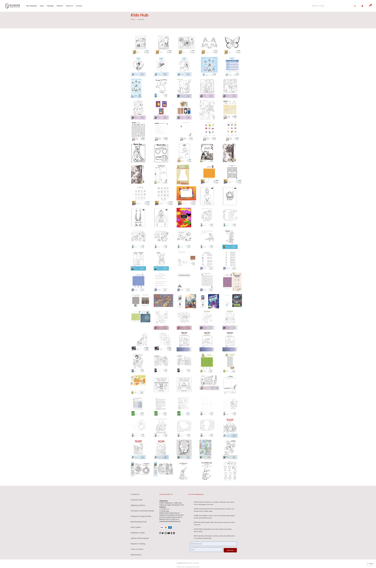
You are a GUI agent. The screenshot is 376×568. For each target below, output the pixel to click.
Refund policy (136, 555)
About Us (69, 6)
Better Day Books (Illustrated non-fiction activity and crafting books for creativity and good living (214, 537)
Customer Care (136, 500)
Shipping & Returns (138, 505)
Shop (42, 6)
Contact (79, 6)
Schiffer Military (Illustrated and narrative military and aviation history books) (213, 530)
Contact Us (135, 494)
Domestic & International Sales (142, 511)
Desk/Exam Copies (138, 533)
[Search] (355, 6)
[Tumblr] (171, 533)
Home (133, 19)
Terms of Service (137, 549)
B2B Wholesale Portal (138, 522)
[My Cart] (370, 5)
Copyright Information (192, 567)
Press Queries (136, 527)
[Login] (362, 5)
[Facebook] (160, 533)
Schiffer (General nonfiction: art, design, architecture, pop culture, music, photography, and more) (214, 503)
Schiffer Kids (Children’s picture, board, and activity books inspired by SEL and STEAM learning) (214, 517)
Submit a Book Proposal (140, 538)
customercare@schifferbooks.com (169, 521)
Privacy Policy (181, 567)
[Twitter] (162, 533)
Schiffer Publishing (193, 563)
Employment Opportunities (141, 516)
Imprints (59, 6)
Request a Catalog (138, 544)
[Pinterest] (174, 533)
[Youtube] (168, 533)
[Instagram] (165, 533)
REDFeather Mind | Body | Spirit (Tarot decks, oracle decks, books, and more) (214, 523)
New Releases (31, 6)
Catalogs (50, 6)
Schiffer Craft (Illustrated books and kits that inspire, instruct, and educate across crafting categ (214, 510)
